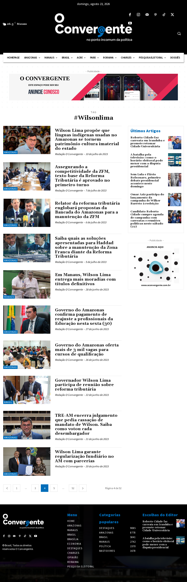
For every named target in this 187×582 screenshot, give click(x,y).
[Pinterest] (155, 15)
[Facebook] (130, 15)
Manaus (9, 296)
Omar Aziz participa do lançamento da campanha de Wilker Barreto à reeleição (147, 199)
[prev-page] (7, 488)
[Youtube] (130, 23)
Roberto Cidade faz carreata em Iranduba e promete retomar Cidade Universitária (147, 142)
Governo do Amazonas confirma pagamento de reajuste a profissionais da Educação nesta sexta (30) (84, 317)
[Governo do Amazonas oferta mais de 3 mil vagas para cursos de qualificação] (26, 355)
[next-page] (83, 488)
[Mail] (147, 15)
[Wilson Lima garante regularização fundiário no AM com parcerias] (26, 461)
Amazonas (10, 152)
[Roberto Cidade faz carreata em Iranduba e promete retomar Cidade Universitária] (174, 142)
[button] (179, 33)
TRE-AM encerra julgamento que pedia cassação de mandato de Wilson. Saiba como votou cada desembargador (86, 424)
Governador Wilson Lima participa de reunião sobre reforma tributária (84, 385)
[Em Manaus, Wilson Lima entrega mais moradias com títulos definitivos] (26, 284)
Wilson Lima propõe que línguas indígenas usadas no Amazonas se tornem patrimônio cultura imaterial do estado (87, 139)
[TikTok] (164, 15)
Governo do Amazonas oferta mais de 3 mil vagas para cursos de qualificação (87, 350)
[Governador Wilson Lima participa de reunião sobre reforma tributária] (26, 390)
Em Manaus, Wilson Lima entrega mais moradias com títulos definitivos (85, 279)
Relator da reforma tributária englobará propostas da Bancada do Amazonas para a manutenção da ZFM (87, 210)
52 (73, 488)
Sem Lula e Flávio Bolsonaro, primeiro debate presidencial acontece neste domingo (145, 180)
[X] (172, 15)
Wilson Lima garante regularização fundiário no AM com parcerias (84, 456)
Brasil (8, 402)
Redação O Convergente (69, 154)
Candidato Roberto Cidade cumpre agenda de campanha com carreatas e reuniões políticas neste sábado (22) (147, 219)
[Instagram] (138, 15)
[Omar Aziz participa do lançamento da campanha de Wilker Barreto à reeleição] (174, 199)
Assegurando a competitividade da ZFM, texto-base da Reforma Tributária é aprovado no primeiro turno (82, 176)
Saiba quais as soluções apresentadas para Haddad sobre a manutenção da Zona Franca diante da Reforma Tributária (86, 247)
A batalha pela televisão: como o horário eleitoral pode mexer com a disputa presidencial (146, 160)
